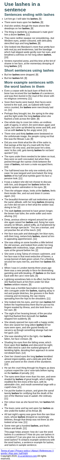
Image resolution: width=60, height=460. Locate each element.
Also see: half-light (18, 453)
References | (46, 450)
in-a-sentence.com (27, 456)
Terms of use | (8, 450)
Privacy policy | (24, 450)
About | (35, 450)
